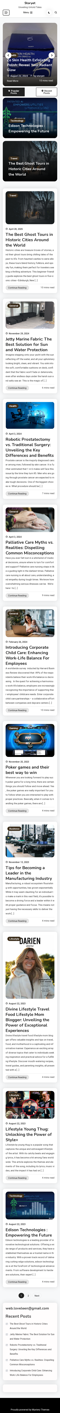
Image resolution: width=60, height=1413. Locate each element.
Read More (12, 80)
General (13, 305)
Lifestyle (14, 938)
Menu (26, 12)
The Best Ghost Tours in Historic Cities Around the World (29, 169)
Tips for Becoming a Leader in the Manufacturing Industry (29, 873)
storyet (40, 75)
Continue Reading (17, 287)
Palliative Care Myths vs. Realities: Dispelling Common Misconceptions (30, 547)
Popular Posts (15, 92)
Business (14, 828)
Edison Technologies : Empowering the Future (29, 1232)
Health (12, 55)
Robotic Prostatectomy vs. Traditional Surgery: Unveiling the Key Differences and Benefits (30, 447)
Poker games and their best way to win (27, 770)
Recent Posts (48, 92)
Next (37, 1295)
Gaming (13, 728)
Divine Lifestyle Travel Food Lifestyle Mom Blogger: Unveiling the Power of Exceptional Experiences (27, 1019)
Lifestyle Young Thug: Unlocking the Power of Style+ (29, 1134)
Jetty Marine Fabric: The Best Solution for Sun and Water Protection (29, 344)
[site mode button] (49, 12)
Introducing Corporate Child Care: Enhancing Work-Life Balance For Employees (27, 655)
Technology (16, 120)
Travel (13, 158)
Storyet (30, 3)
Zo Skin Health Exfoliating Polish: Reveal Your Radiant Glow (29, 65)
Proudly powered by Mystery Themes (30, 1409)
